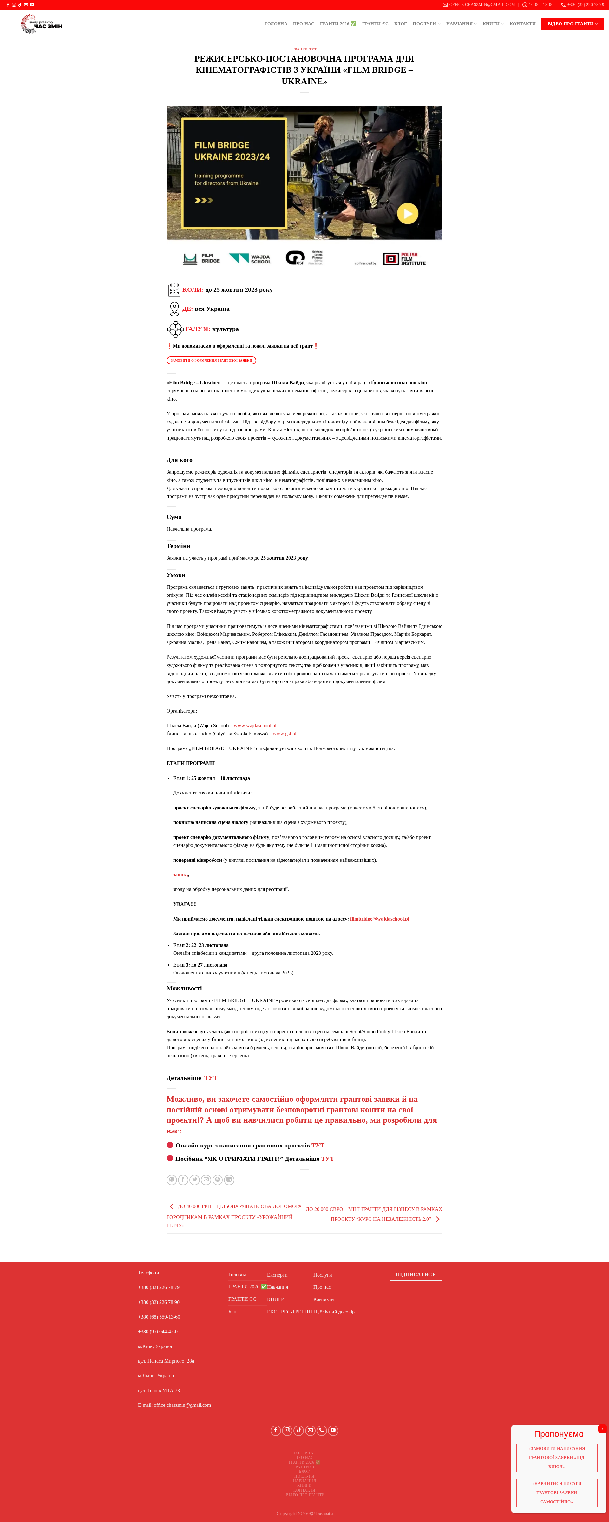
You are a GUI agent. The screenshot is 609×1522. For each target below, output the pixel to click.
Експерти (277, 1275)
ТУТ (210, 1077)
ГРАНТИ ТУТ (304, 49)
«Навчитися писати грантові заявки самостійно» (557, 1490)
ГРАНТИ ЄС (375, 23)
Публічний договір (334, 1311)
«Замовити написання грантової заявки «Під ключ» (557, 1458)
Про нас (303, 23)
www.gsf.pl (284, 733)
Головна (276, 23)
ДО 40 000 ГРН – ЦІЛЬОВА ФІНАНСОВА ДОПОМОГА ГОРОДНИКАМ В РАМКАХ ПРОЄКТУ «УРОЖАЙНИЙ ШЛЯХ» (234, 1216)
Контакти (523, 23)
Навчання (459, 23)
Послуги (424, 23)
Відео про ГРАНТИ (571, 23)
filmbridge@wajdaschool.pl (379, 918)
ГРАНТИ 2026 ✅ (338, 23)
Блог (400, 23)
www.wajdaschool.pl (255, 725)
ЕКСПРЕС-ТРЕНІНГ (290, 1311)
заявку (180, 874)
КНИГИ (491, 23)
